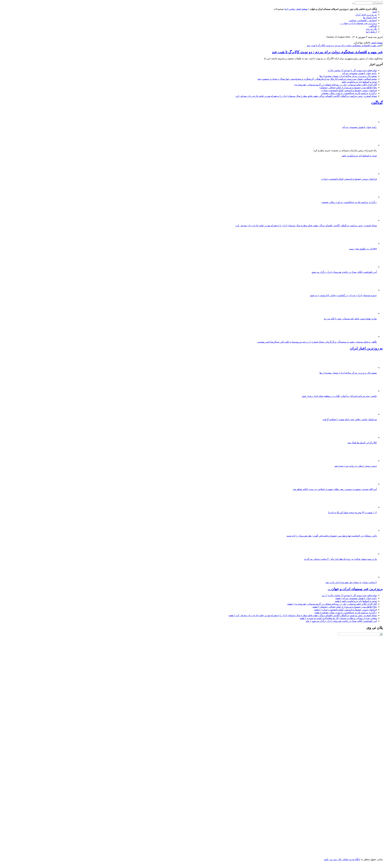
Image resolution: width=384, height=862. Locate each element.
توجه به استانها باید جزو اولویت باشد (359, 81)
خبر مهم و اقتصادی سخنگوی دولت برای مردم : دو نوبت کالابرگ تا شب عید (327, 52)
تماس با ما (290, 9)
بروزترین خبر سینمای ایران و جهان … (358, 23)
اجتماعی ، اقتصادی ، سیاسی (363, 20)
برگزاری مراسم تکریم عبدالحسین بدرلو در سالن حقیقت (349, 93)
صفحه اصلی (302, 9)
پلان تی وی (371, 29)
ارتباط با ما (371, 31)
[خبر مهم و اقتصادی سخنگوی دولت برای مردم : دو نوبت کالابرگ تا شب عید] (345, 45)
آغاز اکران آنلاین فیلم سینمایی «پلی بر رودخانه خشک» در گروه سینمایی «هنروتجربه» (335, 84)
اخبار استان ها (370, 17)
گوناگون (373, 26)
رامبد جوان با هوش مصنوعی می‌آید (359, 73)
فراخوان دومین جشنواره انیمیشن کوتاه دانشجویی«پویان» (349, 90)
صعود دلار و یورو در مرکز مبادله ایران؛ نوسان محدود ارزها (348, 76)
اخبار (374, 12)
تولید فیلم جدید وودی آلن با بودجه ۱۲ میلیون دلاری (352, 70)
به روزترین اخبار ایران (366, 14)
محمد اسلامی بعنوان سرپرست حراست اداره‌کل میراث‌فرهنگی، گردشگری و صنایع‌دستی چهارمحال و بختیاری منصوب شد (317, 79)
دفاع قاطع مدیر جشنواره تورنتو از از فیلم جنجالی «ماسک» (348, 87)
